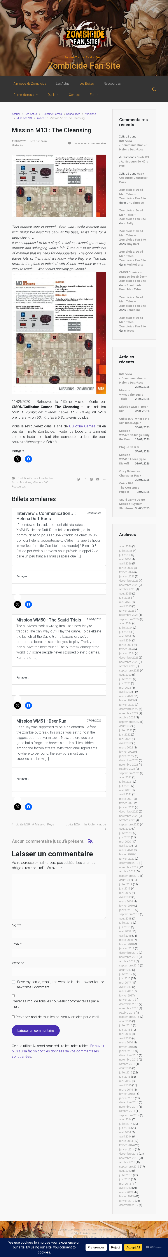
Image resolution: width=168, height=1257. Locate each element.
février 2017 (126, 995)
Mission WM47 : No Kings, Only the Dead (134, 435)
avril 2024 (125, 640)
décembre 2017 (128, 952)
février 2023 (126, 700)
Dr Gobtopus (135, 202)
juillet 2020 (125, 833)
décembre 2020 (128, 811)
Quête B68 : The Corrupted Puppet (129, 487)
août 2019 (125, 880)
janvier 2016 (126, 1051)
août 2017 (125, 969)
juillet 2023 (125, 679)
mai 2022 (125, 739)
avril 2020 (125, 845)
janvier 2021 (126, 807)
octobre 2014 (127, 1110)
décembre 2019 (128, 862)
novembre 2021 (128, 764)
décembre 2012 (128, 1205)
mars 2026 (126, 568)
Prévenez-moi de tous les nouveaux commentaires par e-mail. (56, 1004)
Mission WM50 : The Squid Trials (131, 394)
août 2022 (125, 726)
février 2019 (126, 905)
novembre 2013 (128, 1158)
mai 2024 (125, 636)
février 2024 (126, 649)
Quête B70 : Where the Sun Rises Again (134, 421)
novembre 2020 (128, 816)
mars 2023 (126, 696)
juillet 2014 (125, 1123)
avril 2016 (125, 1038)
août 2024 (125, 623)
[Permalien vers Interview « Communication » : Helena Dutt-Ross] (59, 568)
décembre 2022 (128, 709)
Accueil (16, 114)
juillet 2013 (125, 1175)
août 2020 (125, 828)
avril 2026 (125, 563)
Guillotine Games (52, 114)
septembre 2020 (129, 824)
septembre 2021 (129, 773)
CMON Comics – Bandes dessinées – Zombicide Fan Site (133, 276)
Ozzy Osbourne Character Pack (133, 178)
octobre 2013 (127, 1162)
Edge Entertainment (85, 1233)
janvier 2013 (126, 1200)
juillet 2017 (125, 974)
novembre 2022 (128, 713)
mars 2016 (126, 1042)
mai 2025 (125, 602)
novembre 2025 (128, 585)
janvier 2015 (126, 1098)
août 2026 (125, 546)
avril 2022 (125, 743)
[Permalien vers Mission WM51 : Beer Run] (59, 770)
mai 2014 (125, 1132)
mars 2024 (126, 644)
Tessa (130, 330)
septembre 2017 (129, 965)
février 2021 (126, 803)
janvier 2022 (126, 756)
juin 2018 (124, 927)
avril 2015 (125, 1085)
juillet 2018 (125, 922)
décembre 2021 (128, 760)
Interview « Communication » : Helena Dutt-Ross (133, 145)
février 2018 (126, 944)
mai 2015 (125, 1081)
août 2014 (125, 1119)
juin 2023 (124, 683)
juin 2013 (124, 1179)
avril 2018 (125, 935)
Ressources (73, 114)
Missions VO (24, 118)
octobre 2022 (127, 717)
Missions (90, 114)
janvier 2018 (126, 948)
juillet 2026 (125, 550)
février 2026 (126, 572)
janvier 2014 (126, 1149)
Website (18, 963)
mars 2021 (126, 798)
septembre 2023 (129, 670)
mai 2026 (125, 559)
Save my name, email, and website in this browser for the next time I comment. (60, 984)
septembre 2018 (129, 914)
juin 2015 (124, 1076)
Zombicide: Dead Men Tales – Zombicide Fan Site (132, 194)
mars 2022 (126, 747)
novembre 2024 (128, 614)
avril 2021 (125, 794)
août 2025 (125, 593)
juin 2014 (124, 1128)
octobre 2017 (127, 961)
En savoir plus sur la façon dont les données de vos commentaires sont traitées (58, 1051)
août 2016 (125, 1021)
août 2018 (125, 918)
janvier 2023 (126, 704)
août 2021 (125, 777)
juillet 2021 (125, 781)
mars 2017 (126, 991)
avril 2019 (125, 897)
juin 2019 (124, 888)
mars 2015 (126, 1089)
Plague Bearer (129, 447)
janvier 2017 (126, 999)
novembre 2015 (128, 1059)
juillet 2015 (125, 1072)
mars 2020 (126, 850)
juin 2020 (124, 837)
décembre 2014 (128, 1102)
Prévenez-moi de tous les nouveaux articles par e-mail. (58, 1017)
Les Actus (31, 114)
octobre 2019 (127, 871)
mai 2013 (125, 1183)
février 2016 (126, 1046)
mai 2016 (125, 1034)
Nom (16, 925)
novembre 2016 (128, 1008)
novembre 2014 (128, 1106)
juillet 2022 (125, 730)
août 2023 (125, 674)
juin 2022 (124, 734)
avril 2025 (125, 606)
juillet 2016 (125, 1025)
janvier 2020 (126, 858)
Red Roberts (134, 264)
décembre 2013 (128, 1153)
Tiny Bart (132, 244)
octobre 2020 (127, 820)
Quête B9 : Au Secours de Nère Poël (134, 161)
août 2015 (125, 1068)
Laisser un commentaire (90, 143)
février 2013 (126, 1196)
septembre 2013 (129, 1166)
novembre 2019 (128, 867)
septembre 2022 (129, 721)
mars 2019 (126, 901)
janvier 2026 (126, 576)
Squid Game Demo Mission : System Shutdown (132, 504)
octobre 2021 (127, 768)
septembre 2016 (129, 1016)
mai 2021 (125, 790)
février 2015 (126, 1093)
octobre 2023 (127, 666)
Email (17, 944)
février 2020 (126, 854)
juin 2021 (124, 785)
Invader (41, 118)
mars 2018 (126, 939)
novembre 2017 (128, 957)
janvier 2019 (126, 910)
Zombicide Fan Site (84, 66)
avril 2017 (125, 987)
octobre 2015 (127, 1064)
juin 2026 (124, 555)
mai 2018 (125, 931)
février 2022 (126, 751)
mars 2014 (126, 1141)
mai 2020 (125, 841)
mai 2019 (125, 893)
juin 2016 (124, 1029)
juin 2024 (124, 632)
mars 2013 (126, 1192)
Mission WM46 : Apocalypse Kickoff (132, 459)
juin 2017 (124, 978)
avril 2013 (125, 1187)
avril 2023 (125, 691)
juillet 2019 (125, 884)
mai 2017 (125, 982)
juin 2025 (124, 597)
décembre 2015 (128, 1055)
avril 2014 (125, 1136)
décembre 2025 (128, 580)
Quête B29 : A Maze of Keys (35, 824)
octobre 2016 (127, 1012)
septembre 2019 (129, 875)
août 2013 (125, 1170)
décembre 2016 (128, 1004)
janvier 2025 (126, 610)
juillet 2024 (125, 627)
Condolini (133, 310)
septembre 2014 (129, 1115)
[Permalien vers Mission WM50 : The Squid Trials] (59, 669)
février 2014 (126, 1145)
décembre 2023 (128, 657)
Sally (129, 223)
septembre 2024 (129, 619)
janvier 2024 (126, 653)
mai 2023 (125, 687)
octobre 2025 (127, 589)
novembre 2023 (128, 662)
